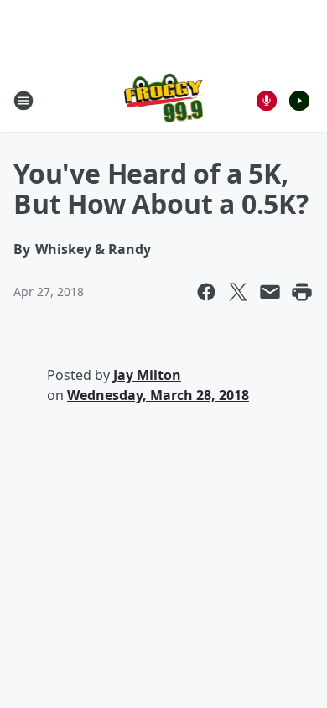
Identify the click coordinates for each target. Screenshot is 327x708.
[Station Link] (164, 100)
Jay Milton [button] (147, 375)
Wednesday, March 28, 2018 (158, 395)
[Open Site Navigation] (23, 101)
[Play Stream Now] (299, 101)
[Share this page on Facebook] (206, 292)
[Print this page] (302, 292)
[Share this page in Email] (270, 292)
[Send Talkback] (267, 101)
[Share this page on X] (238, 292)
